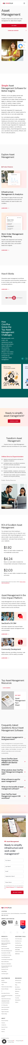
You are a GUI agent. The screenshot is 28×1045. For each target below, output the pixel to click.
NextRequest (4, 946)
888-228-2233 (4, 915)
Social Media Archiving (6, 955)
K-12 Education (4, 1005)
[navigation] (24, 3)
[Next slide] (26, 358)
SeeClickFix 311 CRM (5, 952)
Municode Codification (6, 963)
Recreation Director (5, 993)
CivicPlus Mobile (18, 945)
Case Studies (18, 982)
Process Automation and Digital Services (6, 967)
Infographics (17, 1000)
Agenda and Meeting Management (5, 944)
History (3, 1031)
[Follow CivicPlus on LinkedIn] (10, 932)
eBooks (16, 993)
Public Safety (4, 1013)
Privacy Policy (20, 1040)
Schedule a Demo (14, 421)
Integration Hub (18, 947)
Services (17, 953)
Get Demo (14, 25)
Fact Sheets (17, 995)
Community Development (6, 959)
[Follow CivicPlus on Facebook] (4, 932)
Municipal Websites (5, 941)
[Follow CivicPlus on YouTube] (24, 932)
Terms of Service (10, 887)
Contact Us (3, 1024)
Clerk (2, 984)
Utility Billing (4, 971)
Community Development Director (6, 996)
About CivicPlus (4, 1020)
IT (1, 991)
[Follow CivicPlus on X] (17, 932)
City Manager (4, 982)
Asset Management (5, 957)
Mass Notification (5, 961)
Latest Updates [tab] (6, 687)
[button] (14, 298)
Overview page (4, 938)
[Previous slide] (22, 358)
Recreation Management (6, 950)
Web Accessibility (5, 948)
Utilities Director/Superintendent (12, 456)
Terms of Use (11, 1040)
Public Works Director (8, 480)
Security (3, 1029)
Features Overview (19, 951)
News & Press (4, 1027)
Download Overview (13, 30)
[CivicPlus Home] (8, 3)
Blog (16, 984)
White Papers (18, 989)
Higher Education (5, 1011)
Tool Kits (17, 997)
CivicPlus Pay (18, 943)
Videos (16, 1002)
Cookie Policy (11, 1042)
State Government (5, 1007)
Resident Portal (4, 969)
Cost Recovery (18, 941)
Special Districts (4, 1009)
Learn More (4, 208)
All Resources (18, 980)
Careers (3, 1022)
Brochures (17, 987)
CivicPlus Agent (4, 973)
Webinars (17, 991)
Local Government (5, 1002)
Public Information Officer (6, 986)
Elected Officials (4, 988)
